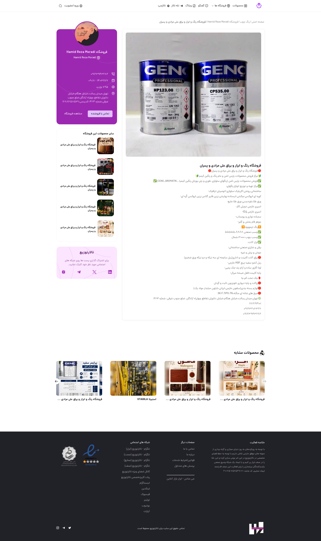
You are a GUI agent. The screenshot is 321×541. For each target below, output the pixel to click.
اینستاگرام (145, 483)
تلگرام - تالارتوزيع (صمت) (137, 455)
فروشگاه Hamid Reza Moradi (222, 22)
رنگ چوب (245, 22)
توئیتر (147, 500)
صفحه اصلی (258, 22)
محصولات (238, 6)
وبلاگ (188, 6)
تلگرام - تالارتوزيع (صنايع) (137, 460)
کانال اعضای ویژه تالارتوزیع (136, 472)
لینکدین (146, 489)
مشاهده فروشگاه (73, 114)
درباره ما (190, 455)
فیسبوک (145, 494)
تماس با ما (188, 449)
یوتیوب (146, 506)
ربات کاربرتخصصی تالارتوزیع (135, 477)
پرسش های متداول (184, 466)
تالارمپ (162, 6)
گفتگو (201, 6)
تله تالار (175, 6)
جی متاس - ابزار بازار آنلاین (180, 479)
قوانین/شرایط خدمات (183, 460)
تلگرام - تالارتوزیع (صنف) (137, 466)
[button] (56, 381)
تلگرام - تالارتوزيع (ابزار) (138, 449)
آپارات (147, 511)
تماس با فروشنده (100, 114)
